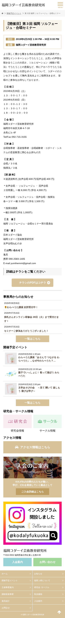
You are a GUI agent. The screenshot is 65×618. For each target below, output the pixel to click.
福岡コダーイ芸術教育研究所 (23, 5)
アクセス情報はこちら (35, 447)
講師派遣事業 (8, 594)
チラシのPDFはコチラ (32, 282)
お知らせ (38, 574)
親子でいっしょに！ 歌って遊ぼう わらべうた (38, 374)
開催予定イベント (14, 13)
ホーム (5, 574)
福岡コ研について (42, 580)
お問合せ (6, 608)
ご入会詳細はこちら (32, 467)
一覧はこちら (32, 338)
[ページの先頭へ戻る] (59, 612)
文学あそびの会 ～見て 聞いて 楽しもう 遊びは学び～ (39, 389)
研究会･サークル (41, 587)
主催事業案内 (8, 587)
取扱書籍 (38, 594)
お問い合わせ (48, 562)
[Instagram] (32, 523)
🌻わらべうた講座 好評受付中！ (21, 307)
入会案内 (17, 562)
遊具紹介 (6, 601)
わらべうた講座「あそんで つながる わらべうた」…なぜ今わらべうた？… (38, 359)
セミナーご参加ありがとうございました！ (26, 330)
